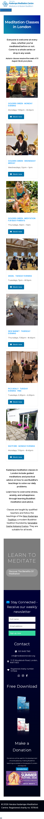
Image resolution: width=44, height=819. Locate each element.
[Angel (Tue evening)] (22, 254)
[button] (22, 633)
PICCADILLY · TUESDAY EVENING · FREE (18, 389)
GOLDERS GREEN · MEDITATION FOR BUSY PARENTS (21, 219)
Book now (17, 117)
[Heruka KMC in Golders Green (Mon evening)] (22, 82)
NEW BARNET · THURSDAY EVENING (19, 332)
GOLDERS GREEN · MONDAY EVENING (20, 104)
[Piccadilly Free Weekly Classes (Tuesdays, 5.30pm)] (22, 367)
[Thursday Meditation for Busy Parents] (22, 197)
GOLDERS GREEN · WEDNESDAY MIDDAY (22, 162)
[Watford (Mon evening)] (22, 425)
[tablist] (35, 784)
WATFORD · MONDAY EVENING (21, 446)
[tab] (34, 784)
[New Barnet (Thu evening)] (22, 310)
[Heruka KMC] (18, 6)
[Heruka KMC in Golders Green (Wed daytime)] (22, 140)
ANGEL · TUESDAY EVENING (20, 276)
